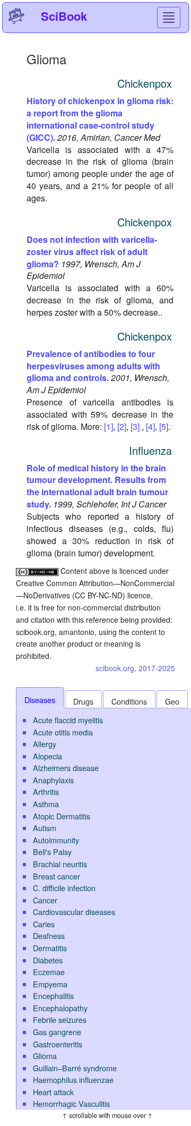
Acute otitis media (63, 732)
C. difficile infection (64, 887)
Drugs (83, 701)
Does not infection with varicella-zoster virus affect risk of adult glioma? (92, 251)
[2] (121, 426)
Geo (172, 701)
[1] (108, 426)
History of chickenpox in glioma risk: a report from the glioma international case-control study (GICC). (100, 119)
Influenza (150, 450)
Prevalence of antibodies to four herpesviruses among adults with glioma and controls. (93, 366)
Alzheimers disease (66, 767)
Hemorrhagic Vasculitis (71, 1103)
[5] (163, 426)
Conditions (129, 701)
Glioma (45, 1055)
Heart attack (53, 1091)
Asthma (46, 803)
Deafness (49, 935)
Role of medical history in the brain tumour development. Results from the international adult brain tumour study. (97, 486)
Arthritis (46, 791)
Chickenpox (144, 83)
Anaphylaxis (53, 779)
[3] (135, 426)
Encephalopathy (60, 1007)
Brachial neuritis (60, 863)
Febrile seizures (59, 1019)
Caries (44, 923)
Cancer (45, 899)
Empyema (50, 983)
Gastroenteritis (57, 1043)
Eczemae (49, 971)
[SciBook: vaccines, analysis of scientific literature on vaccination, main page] (16, 16)
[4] (150, 426)
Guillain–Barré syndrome (75, 1067)
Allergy (44, 743)
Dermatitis (50, 947)
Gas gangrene (57, 1031)
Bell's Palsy (52, 851)
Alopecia (47, 755)
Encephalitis (53, 995)
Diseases (39, 699)
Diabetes (48, 960)
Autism (44, 827)
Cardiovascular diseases (74, 911)
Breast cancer (56, 876)
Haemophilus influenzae (73, 1079)
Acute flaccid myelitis (68, 719)
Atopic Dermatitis (61, 816)
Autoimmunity (56, 839)
